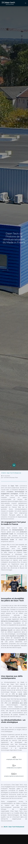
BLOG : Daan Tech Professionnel (12, 473)
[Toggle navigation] (25, 3)
